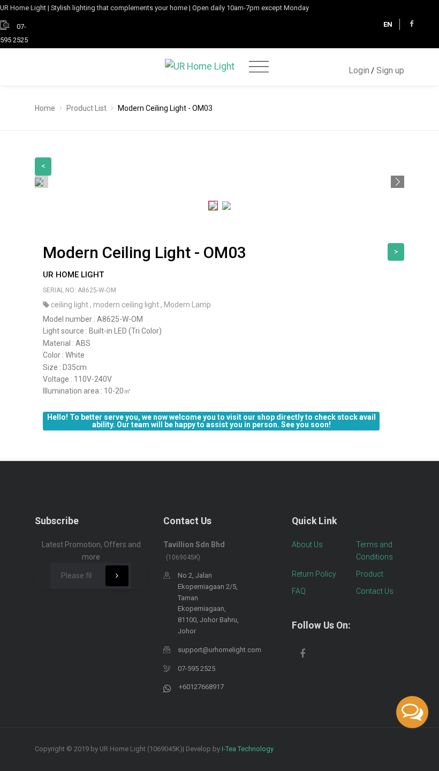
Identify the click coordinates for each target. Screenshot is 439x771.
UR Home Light (73, 274)
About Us (307, 544)
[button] (397, 182)
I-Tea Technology (248, 749)
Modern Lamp (187, 304)
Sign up (390, 70)
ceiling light (70, 304)
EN (387, 24)
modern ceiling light (127, 304)
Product (369, 574)
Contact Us (374, 591)
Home (45, 108)
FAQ (299, 591)
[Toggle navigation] (259, 67)
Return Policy (314, 574)
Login (359, 70)
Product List (86, 108)
